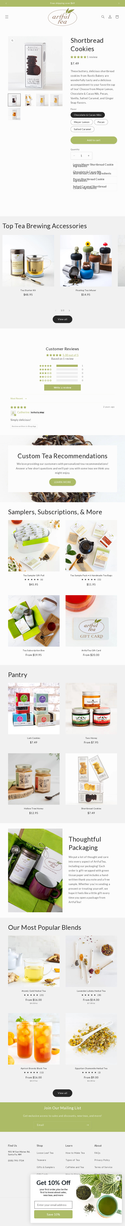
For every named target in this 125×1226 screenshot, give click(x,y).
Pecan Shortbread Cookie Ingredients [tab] (89, 180)
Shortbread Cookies (91, 808)
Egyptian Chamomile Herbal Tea (91, 1068)
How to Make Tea (75, 1152)
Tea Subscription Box (34, 650)
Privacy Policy (102, 1160)
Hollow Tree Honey (33, 808)
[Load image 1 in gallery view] (14, 100)
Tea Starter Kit (28, 290)
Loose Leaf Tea (45, 1152)
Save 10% (53, 1214)
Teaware (41, 1160)
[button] (6, 16)
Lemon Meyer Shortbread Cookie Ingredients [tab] (93, 165)
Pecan (101, 122)
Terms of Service (103, 1167)
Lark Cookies (33, 738)
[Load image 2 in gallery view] (28, 100)
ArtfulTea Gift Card (91, 650)
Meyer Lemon (82, 122)
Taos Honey (91, 738)
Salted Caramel (82, 129)
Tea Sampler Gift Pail (33, 575)
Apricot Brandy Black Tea (34, 1068)
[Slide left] (55, 310)
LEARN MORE (62, 481)
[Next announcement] (119, 3)
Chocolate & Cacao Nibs (88, 115)
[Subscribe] (87, 1125)
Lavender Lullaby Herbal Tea (91, 991)
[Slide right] (69, 310)
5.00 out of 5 (71, 355)
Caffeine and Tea (75, 1167)
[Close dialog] (118, 1178)
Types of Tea (73, 1160)
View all (62, 319)
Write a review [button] (62, 387)
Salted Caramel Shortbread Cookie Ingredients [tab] (90, 187)
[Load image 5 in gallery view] (14, 114)
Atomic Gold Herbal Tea (34, 991)
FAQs (97, 1152)
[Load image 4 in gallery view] (56, 100)
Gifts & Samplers (46, 1167)
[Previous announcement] (6, 3)
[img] (18, 407)
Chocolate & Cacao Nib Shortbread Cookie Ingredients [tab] (92, 172)
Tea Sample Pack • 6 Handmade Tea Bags (91, 575)
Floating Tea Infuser (86, 290)
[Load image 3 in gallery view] (42, 100)
